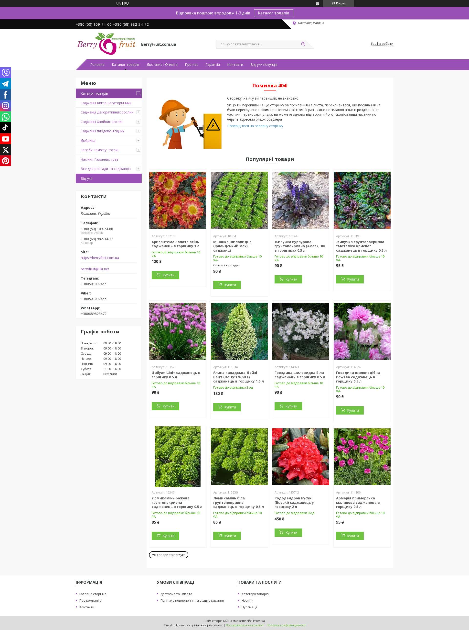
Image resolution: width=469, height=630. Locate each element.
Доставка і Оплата (162, 64)
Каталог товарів (273, 13)
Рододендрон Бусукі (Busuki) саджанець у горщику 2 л (294, 502)
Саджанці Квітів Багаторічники (106, 103)
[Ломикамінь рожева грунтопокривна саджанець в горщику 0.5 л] (177, 456)
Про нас (191, 64)
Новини (248, 600)
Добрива (88, 140)
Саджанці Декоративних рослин (107, 112)
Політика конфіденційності (286, 625)
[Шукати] (303, 44)
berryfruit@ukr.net (95, 269)
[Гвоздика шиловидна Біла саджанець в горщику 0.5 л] (300, 331)
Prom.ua (259, 621)
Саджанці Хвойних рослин (102, 121)
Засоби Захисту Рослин (100, 149)
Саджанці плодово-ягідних (102, 131)
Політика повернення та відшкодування (192, 600)
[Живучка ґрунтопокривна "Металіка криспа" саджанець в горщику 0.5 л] (362, 200)
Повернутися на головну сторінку (255, 126)
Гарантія (212, 64)
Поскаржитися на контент (245, 625)
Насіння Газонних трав (99, 159)
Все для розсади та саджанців (106, 168)
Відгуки (87, 178)
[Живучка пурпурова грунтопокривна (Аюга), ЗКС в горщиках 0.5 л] (300, 200)
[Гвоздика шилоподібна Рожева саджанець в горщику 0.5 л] (362, 331)
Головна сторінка (93, 594)
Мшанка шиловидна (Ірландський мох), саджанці (232, 246)
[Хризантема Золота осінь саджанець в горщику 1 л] (177, 200)
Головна (97, 64)
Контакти (235, 64)
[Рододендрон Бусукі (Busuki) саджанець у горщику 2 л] (300, 456)
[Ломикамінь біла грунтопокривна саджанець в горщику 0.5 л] (239, 456)
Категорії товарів (255, 594)
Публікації (249, 607)
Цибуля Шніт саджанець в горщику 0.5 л (176, 374)
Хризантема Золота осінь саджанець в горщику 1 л (175, 243)
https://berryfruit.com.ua (100, 258)
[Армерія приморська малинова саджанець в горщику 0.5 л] (362, 456)
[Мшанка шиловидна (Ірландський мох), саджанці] (239, 200)
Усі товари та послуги (168, 554)
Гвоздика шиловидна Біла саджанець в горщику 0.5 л (300, 374)
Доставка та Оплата (176, 594)
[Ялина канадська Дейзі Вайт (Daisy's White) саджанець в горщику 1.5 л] (239, 331)
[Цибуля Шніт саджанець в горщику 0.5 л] (177, 331)
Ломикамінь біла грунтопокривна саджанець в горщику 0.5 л (238, 502)
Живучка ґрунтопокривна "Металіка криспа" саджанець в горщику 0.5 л (361, 246)
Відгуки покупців (263, 64)
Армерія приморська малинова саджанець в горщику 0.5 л (358, 502)
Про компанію (90, 600)
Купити (168, 275)
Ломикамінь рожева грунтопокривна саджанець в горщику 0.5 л (177, 502)
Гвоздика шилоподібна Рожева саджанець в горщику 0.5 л (358, 376)
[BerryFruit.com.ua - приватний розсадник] (106, 44)
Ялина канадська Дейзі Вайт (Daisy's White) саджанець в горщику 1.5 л (238, 376)
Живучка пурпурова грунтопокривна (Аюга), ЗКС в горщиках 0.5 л (300, 246)
